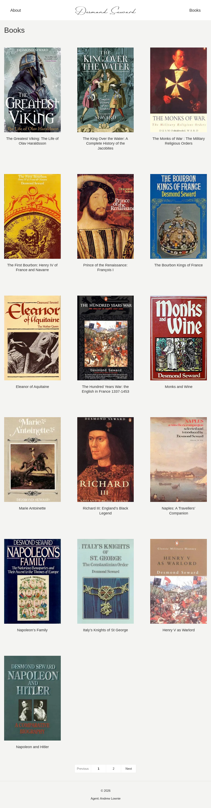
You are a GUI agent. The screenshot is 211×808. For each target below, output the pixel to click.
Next (128, 768)
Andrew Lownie (110, 798)
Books (195, 10)
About (15, 10)
